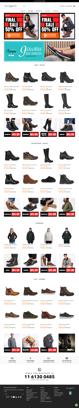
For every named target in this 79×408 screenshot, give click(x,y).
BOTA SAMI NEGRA (8, 110)
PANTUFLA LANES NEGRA (46, 188)
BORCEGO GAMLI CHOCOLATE (29, 165)
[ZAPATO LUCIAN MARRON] (48, 291)
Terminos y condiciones (46, 398)
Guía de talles (43, 395)
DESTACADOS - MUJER (39, 143)
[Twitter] (9, 397)
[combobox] (39, 6)
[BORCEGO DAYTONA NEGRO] (67, 179)
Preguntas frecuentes (45, 397)
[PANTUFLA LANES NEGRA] (48, 179)
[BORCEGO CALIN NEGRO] (48, 77)
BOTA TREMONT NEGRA (64, 110)
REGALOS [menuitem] (39, 11)
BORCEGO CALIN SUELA (27, 188)
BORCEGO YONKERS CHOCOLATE (12, 86)
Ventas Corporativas (58, 394)
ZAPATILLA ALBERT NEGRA (28, 324)
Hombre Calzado (30, 394)
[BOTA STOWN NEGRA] (12, 179)
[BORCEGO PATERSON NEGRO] (67, 77)
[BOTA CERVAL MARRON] (48, 315)
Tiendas (55, 391)
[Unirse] (22, 394)
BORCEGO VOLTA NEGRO (10, 165)
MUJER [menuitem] (23, 11)
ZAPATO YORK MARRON (9, 324)
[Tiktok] (20, 397)
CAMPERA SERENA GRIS (46, 244)
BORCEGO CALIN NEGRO (46, 86)
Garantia (42, 400)
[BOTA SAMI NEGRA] (12, 101)
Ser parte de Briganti (58, 392)
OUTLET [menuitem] (47, 11)
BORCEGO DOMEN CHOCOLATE (66, 300)
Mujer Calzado (29, 389)
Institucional (56, 389)
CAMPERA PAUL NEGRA (64, 244)
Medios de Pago (44, 392)
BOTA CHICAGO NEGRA (45, 110)
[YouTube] (14, 397)
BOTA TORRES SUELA (9, 300)
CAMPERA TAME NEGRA (27, 244)
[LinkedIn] (16, 397)
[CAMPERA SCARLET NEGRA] (12, 235)
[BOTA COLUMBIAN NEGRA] (67, 155)
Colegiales (28, 398)
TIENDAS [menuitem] (55, 11)
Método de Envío (44, 394)
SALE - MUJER (39, 65)
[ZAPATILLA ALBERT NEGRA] (30, 315)
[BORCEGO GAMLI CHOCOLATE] (30, 155)
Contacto (43, 389)
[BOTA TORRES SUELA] (12, 291)
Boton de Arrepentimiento (46, 401)
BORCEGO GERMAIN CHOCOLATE (30, 300)
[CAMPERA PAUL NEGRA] (67, 235)
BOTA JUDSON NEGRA (27, 86)
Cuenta (62, 6)
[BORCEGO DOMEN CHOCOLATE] (67, 291)
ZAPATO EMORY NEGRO (64, 324)
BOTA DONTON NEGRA (45, 165)
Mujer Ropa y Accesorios (31, 392)
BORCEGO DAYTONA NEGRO (65, 188)
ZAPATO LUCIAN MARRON (46, 300)
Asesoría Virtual (57, 395)
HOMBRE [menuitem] (30, 11)
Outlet (27, 400)
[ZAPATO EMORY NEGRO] (67, 315)
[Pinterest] (11, 397)
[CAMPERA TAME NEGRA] (30, 235)
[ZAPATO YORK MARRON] (12, 315)
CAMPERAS (40, 223)
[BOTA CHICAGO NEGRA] (48, 101)
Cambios (42, 391)
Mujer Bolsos (29, 391)
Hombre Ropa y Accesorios (32, 397)
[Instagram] (18, 397)
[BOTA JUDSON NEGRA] (30, 77)
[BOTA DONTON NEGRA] (48, 155)
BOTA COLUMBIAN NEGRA (65, 165)
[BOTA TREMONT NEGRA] (67, 101)
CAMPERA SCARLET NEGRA (10, 244)
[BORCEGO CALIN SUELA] (30, 179)
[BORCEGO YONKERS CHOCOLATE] (12, 77)
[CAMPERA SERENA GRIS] (48, 235)
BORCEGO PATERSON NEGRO (65, 86)
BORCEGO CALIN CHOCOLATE (29, 110)
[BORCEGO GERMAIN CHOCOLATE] (30, 291)
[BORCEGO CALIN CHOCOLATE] (30, 101)
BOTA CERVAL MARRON (45, 324)
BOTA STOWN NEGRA (9, 188)
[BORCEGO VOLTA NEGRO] (12, 155)
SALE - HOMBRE (39, 279)
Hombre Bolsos (29, 395)
